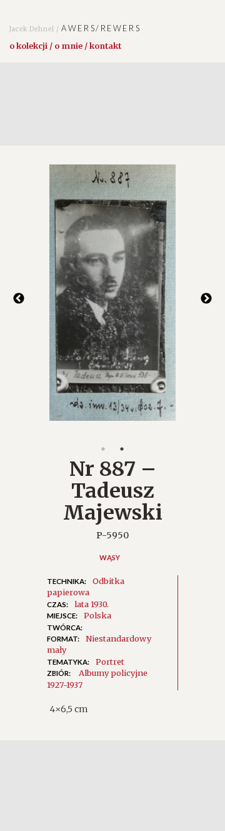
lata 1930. (91, 604)
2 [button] (122, 449)
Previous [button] (18, 299)
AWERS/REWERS (75, 28)
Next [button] (206, 299)
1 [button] (103, 449)
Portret (110, 662)
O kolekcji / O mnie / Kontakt (65, 46)
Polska (97, 615)
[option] (112, 298)
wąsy (109, 557)
